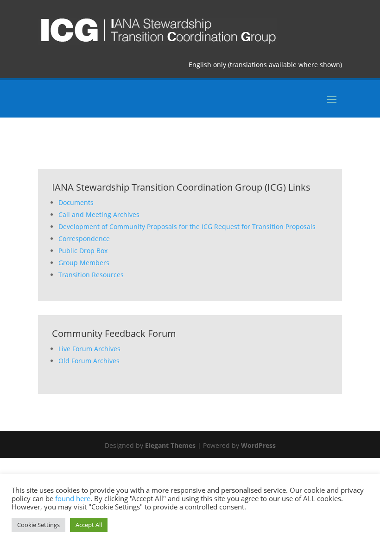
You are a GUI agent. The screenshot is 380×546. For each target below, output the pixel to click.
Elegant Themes (170, 445)
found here (72, 498)
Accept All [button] (89, 525)
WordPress (258, 445)
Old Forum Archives (89, 360)
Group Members (83, 262)
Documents (76, 202)
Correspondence (84, 238)
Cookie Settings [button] (38, 525)
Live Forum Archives (89, 348)
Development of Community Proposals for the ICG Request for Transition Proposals (187, 226)
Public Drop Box (83, 250)
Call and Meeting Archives (98, 214)
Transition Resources (91, 274)
